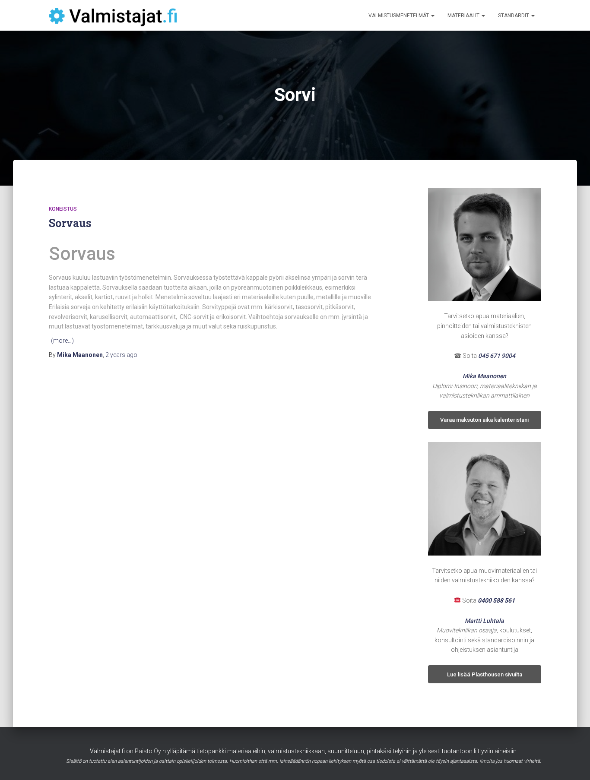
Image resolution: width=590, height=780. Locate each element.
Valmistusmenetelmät (399, 16)
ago (121, 354)
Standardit (514, 16)
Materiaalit (464, 16)
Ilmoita (487, 761)
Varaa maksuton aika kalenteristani (484, 420)
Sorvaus (70, 223)
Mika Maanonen (484, 376)
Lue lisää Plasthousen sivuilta (484, 674)
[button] (432, 16)
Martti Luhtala (484, 620)
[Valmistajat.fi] (112, 15)
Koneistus (63, 209)
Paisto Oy (148, 751)
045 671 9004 (496, 355)
